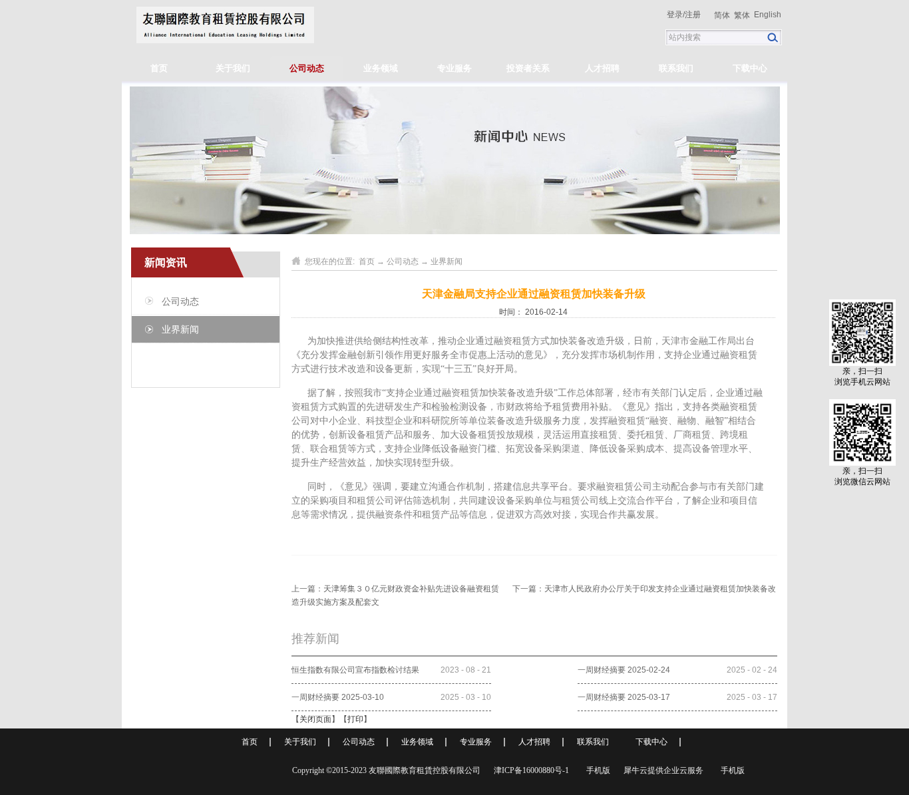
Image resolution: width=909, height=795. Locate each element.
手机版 (596, 770)
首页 (159, 68)
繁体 (742, 15)
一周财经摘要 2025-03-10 (337, 697)
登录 (675, 14)
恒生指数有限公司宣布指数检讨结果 (355, 670)
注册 (693, 14)
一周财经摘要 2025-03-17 (624, 697)
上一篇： (395, 588)
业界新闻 (446, 261)
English (767, 14)
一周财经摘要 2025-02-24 (624, 670)
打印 (355, 719)
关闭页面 (315, 719)
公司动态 (403, 261)
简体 (722, 15)
